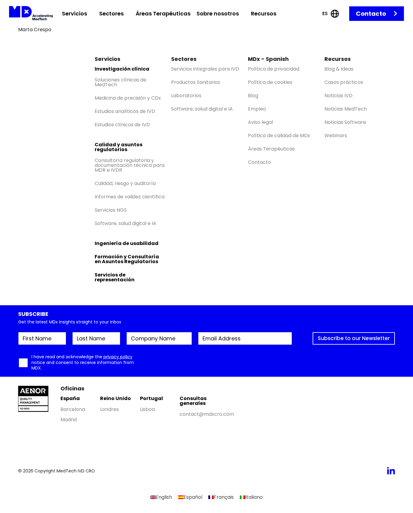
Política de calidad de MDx (279, 135)
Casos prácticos (343, 82)
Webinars (335, 135)
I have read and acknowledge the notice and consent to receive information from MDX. (82, 362)
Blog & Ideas (338, 68)
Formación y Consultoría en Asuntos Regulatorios (127, 259)
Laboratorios (186, 95)
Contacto (371, 13)
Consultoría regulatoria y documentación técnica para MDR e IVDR (129, 165)
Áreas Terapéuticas (163, 13)
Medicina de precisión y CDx (128, 97)
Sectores (111, 13)
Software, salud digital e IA (125, 223)
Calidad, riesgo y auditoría (125, 183)
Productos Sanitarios (195, 82)
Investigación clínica (122, 68)
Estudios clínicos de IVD (122, 124)
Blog (253, 95)
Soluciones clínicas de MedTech (120, 82)
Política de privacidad (273, 68)
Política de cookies (270, 82)
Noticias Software (345, 122)
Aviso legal (260, 122)
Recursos (263, 13)
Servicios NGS (111, 210)
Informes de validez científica (129, 196)
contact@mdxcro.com (207, 414)
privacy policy (117, 357)
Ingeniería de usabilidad (126, 243)
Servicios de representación (115, 277)
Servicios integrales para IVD (205, 68)
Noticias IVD (338, 95)
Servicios (74, 13)
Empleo (257, 108)
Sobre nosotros (218, 13)
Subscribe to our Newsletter (354, 338)
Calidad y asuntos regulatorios (118, 147)
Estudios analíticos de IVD (125, 111)
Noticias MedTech (345, 108)
